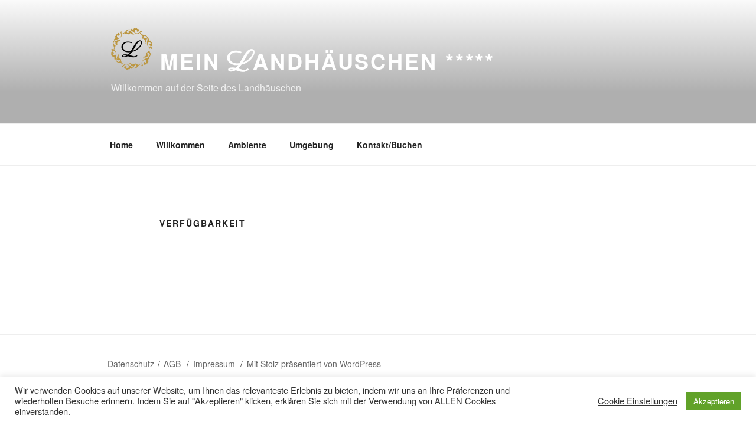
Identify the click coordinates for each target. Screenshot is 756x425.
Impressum (215, 364)
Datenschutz (130, 364)
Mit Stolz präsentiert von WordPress (314, 364)
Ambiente (247, 145)
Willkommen (180, 145)
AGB (173, 364)
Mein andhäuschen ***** (327, 60)
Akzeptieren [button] (713, 401)
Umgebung (311, 145)
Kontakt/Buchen (389, 145)
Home (121, 145)
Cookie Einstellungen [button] (637, 400)
